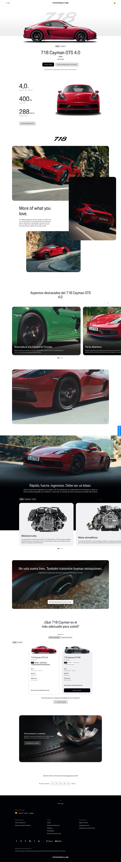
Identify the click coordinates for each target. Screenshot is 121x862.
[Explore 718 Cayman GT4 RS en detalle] (77, 650)
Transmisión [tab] (27, 499)
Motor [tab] (21, 499)
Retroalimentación (119, 431)
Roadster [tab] (20, 642)
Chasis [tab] (34, 499)
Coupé (57, 46)
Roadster (63, 46)
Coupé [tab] (14, 642)
